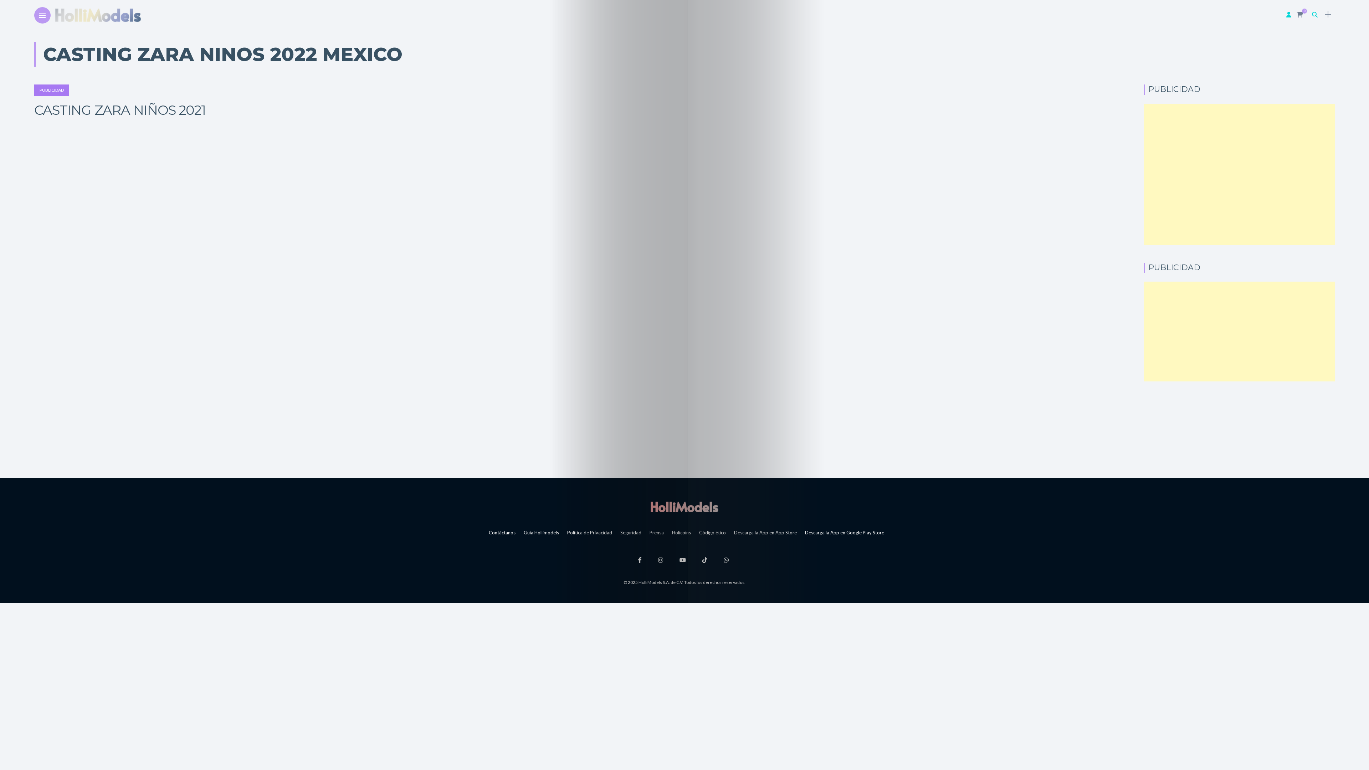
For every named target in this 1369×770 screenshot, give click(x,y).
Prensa (657, 532)
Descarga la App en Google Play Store (844, 532)
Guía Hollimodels (541, 532)
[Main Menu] (42, 15)
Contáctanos (502, 532)
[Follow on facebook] (641, 559)
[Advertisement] (1239, 174)
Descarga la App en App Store (765, 532)
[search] (1315, 14)
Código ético (712, 532)
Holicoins (681, 532)
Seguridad (630, 532)
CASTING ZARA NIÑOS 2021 (120, 110)
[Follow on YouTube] (684, 559)
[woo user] (1288, 14)
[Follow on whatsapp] (727, 559)
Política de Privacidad (589, 532)
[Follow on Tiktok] (705, 559)
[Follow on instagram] (661, 559)
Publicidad (52, 90)
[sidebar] (1328, 14)
